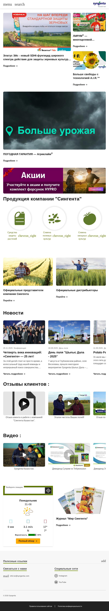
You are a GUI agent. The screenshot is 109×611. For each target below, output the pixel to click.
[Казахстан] (99, 3)
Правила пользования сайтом (40, 606)
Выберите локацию (14, 487)
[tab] (54, 561)
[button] (10, 66)
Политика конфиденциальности (70, 606)
